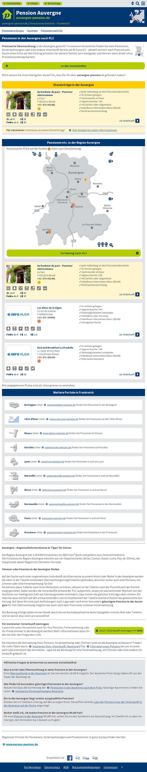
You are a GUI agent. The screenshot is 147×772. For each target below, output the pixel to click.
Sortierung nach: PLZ (99, 253)
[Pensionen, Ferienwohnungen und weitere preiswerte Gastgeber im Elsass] (14, 433)
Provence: (30, 532)
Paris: (27, 518)
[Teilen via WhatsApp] (87, 758)
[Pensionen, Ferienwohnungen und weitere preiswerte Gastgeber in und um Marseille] (14, 475)
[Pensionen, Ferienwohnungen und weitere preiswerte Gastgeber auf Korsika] (14, 447)
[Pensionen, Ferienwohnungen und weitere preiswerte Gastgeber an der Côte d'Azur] (14, 419)
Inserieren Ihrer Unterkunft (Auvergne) (56, 646)
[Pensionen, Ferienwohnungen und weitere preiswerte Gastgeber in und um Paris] (14, 518)
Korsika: (29, 447)
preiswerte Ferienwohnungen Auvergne (39, 691)
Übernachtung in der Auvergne (28, 673)
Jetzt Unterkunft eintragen (121, 630)
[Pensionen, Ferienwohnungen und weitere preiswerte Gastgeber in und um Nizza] (14, 490)
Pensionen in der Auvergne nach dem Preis (76, 687)
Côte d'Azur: (31, 419)
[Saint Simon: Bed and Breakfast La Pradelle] (20, 354)
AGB (66, 767)
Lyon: (27, 461)
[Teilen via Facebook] (71, 758)
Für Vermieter (32, 767)
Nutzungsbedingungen (86, 767)
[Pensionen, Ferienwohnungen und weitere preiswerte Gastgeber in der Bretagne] (14, 405)
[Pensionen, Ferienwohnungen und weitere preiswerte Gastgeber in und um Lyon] (14, 461)
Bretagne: (30, 404)
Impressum (111, 767)
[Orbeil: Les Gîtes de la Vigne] (20, 315)
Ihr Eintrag (52, 3)
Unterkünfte (12, 3)
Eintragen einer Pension (105, 646)
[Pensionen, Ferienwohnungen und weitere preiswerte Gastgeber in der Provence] (14, 532)
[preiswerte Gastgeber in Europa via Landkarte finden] (136, 20)
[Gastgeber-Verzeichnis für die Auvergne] (8, 14)
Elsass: (28, 433)
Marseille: (30, 475)
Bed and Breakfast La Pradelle (55, 347)
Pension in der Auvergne (28, 716)
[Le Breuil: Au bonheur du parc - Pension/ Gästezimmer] (20, 100)
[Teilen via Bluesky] (79, 758)
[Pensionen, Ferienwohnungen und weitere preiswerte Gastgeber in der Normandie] (14, 504)
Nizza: (27, 489)
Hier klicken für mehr (94, 130)
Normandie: (31, 504)
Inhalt (32, 3)
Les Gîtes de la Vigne (49, 307)
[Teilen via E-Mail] (96, 758)
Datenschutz (52, 767)
